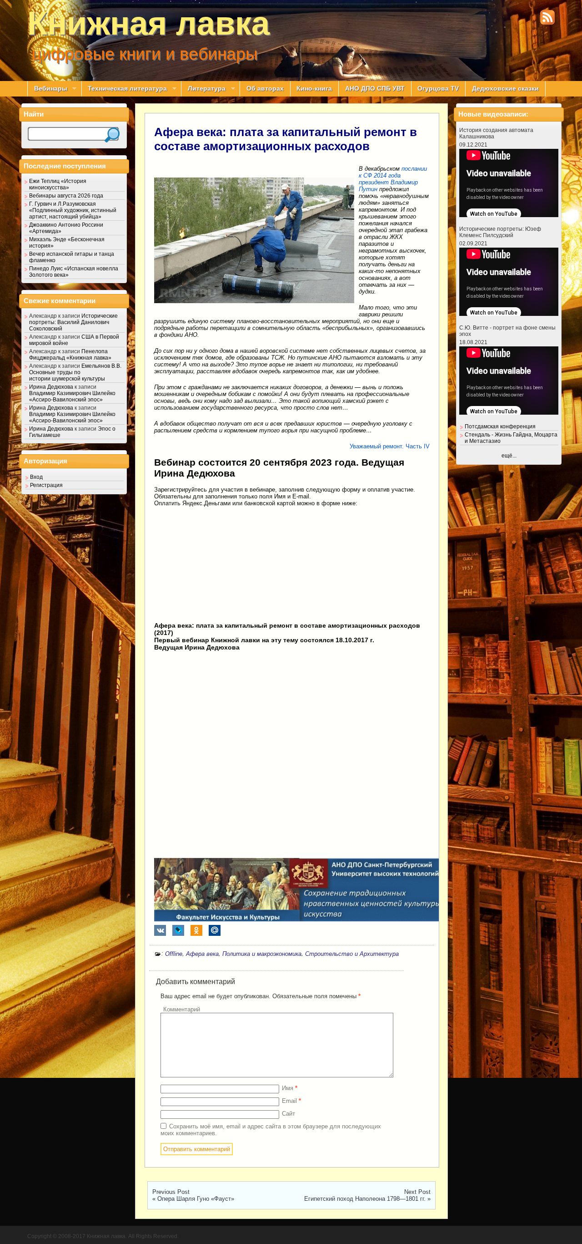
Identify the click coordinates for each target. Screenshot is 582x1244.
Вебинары (47, 88)
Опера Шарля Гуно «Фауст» (195, 1198)
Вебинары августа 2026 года (66, 196)
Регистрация (46, 485)
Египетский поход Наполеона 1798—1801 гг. (365, 1198)
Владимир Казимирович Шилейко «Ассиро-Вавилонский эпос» (72, 396)
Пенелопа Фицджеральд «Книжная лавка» (70, 354)
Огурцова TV (438, 88)
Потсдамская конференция (500, 426)
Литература (203, 88)
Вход (36, 477)
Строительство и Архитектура (352, 953)
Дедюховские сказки (505, 88)
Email (291, 1100)
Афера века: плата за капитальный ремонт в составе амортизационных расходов (285, 139)
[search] (112, 135)
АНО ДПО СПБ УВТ (375, 88)
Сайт (288, 1113)
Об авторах (265, 88)
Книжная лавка (148, 23)
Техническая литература (124, 88)
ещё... (509, 455)
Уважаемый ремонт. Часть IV (390, 446)
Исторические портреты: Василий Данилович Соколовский (73, 322)
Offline (173, 953)
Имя (289, 1088)
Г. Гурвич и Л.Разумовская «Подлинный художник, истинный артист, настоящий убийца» (72, 210)
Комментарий (181, 1009)
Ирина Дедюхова (51, 387)
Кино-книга (314, 88)
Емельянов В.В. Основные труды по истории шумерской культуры (75, 372)
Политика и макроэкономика (261, 953)
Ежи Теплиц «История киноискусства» (57, 184)
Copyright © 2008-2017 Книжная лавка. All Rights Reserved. (103, 1236)
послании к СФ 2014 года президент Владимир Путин (393, 179)
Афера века (202, 953)
